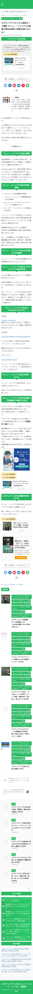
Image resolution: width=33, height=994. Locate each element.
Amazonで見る (21, 557)
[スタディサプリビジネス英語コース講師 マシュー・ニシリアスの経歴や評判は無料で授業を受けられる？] (19, 85)
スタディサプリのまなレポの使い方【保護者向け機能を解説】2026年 (21, 860)
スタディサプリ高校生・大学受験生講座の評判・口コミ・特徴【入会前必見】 (17, 925)
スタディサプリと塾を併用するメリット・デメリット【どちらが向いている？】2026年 (16, 955)
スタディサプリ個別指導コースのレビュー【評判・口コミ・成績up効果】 (17, 920)
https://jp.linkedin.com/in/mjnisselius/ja (15, 337)
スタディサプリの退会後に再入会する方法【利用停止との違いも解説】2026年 (21, 844)
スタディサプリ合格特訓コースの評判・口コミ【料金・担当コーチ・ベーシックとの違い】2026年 (17, 932)
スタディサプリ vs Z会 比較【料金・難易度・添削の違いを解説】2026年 (21, 809)
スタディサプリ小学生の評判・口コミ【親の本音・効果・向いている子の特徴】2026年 (16, 970)
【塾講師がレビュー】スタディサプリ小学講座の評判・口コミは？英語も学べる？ (17, 906)
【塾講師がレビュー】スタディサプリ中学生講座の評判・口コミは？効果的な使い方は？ (17, 913)
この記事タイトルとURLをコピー (17, 79)
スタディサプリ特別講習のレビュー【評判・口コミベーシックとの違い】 (17, 938)
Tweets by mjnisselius (8, 320)
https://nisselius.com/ (9, 360)
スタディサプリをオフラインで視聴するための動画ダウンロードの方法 (20, 659)
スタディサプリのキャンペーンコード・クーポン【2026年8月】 (17, 900)
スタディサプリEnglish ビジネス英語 (13, 584)
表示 (19, 146)
